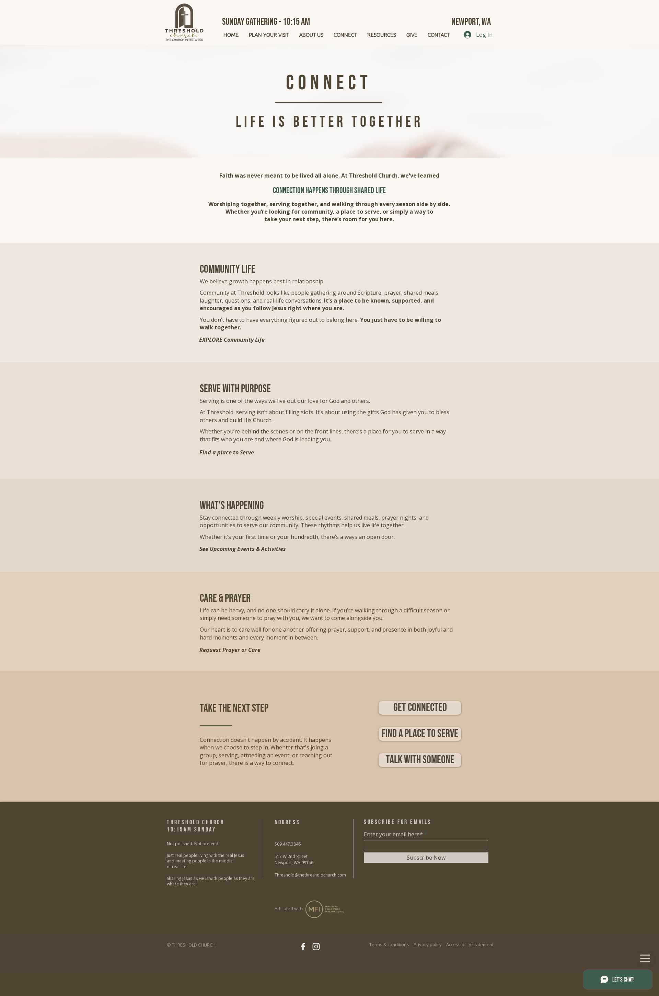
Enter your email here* (393, 834)
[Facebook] (303, 946)
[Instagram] (316, 946)
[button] (420, 760)
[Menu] (645, 958)
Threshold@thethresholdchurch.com (310, 875)
